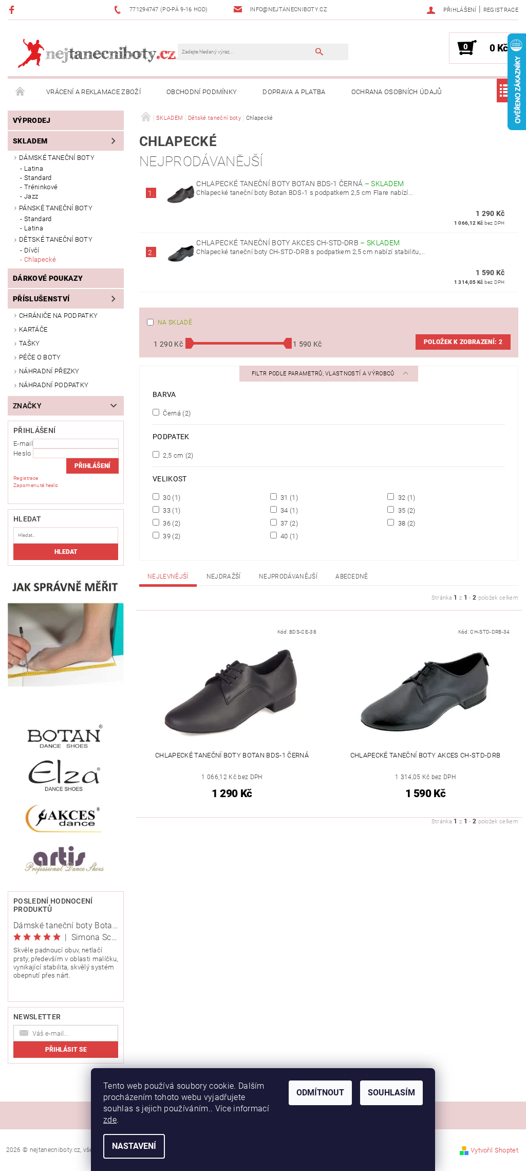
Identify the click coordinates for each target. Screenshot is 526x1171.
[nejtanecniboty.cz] (98, 53)
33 (170, 510)
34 (288, 510)
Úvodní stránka (20, 92)
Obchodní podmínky (201, 92)
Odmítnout (320, 1092)
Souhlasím (391, 1092)
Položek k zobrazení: (463, 342)
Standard (38, 178)
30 (170, 497)
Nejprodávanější (288, 576)
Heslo (22, 453)
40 (288, 535)
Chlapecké (40, 259)
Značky (27, 406)
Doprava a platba (293, 92)
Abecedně (351, 576)
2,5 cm (177, 455)
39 (170, 535)
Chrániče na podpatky (58, 315)
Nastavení (134, 1146)
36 (170, 523)
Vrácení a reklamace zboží (93, 92)
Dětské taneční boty (55, 239)
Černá (176, 413)
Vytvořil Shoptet (494, 1150)
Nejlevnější (168, 576)
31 (288, 497)
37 (288, 523)
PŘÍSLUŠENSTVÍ (41, 299)
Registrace (500, 10)
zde (110, 1120)
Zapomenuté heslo (35, 485)
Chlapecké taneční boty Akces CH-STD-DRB (298, 243)
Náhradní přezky (49, 371)
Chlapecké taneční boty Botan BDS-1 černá (300, 183)
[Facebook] (13, 9)
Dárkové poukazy (48, 278)
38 (405, 523)
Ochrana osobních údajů (396, 92)
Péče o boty (40, 357)
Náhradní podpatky (53, 385)
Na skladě (175, 322)
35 (405, 510)
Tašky (29, 343)
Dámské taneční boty (57, 157)
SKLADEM (30, 141)
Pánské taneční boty (55, 208)
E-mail (23, 443)
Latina (33, 168)
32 (405, 497)
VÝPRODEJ (32, 120)
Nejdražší (223, 576)
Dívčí (32, 250)
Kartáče (33, 329)
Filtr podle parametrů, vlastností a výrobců (324, 373)
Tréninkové (41, 187)
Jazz (31, 196)
